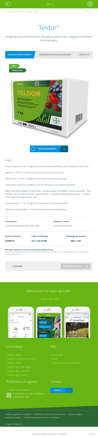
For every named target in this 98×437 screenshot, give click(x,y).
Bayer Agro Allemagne (19, 366)
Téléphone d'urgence (19, 389)
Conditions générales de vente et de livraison (42, 417)
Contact (58, 390)
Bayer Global (15, 354)
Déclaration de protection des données (50, 414)
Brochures (57, 354)
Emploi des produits (13, 417)
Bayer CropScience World (21, 358)
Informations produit (20, 54)
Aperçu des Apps (50, 298)
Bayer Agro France (18, 375)
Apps (54, 358)
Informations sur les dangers (55, 54)
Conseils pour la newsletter (66, 362)
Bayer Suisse (14, 362)
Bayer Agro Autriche (18, 370)
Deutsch (88, 11)
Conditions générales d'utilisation (18, 414)
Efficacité (84, 54)
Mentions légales (75, 414)
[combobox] (49, 148)
